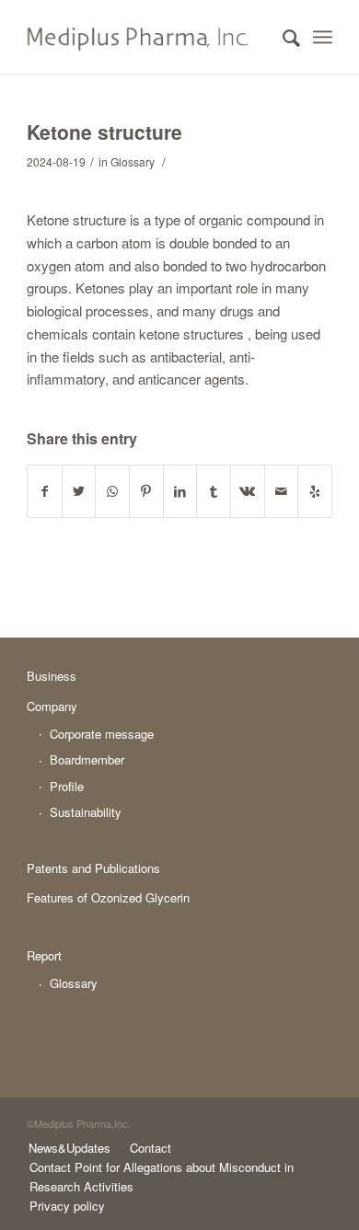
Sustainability (86, 812)
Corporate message (102, 733)
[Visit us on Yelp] (314, 491)
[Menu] (322, 37)
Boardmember (87, 759)
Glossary (132, 161)
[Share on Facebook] (45, 491)
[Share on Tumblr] (213, 491)
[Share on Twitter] (79, 491)
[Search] (282, 37)
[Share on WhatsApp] (112, 491)
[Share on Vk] (247, 491)
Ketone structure (104, 131)
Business (51, 675)
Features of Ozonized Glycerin (108, 897)
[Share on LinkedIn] (180, 491)
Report (44, 955)
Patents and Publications (93, 868)
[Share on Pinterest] (146, 491)
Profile (67, 786)
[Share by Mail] (281, 491)
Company (52, 706)
